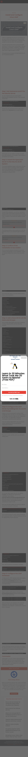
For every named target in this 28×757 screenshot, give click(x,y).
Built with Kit (14, 399)
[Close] (24, 357)
